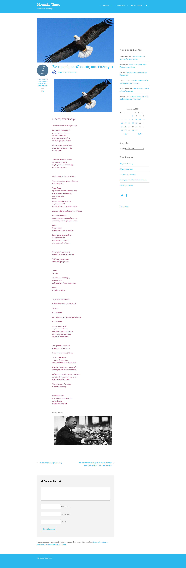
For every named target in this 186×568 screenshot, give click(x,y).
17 (136, 123)
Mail (65, 514)
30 (132, 130)
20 (122, 127)
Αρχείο (122, 148)
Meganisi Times (43, 558)
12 (143, 119)
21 (125, 127)
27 (122, 130)
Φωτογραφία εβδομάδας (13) (51, 463)
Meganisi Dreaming (126, 164)
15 (129, 123)
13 (122, 123)
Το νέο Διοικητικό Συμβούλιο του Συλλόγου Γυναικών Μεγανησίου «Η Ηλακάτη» (95, 464)
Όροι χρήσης (124, 206)
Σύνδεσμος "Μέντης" (127, 185)
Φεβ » (140, 134)
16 (132, 123)
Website (64, 522)
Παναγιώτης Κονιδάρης (128, 174)
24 (136, 127)
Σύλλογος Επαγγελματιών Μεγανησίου (133, 180)
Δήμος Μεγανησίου (126, 169)
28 (125, 130)
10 (136, 119)
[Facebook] (126, 195)
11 (140, 119)
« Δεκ (125, 134)
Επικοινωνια (137, 5)
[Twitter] (122, 195)
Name (66, 507)
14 (125, 123)
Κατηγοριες (104, 5)
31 (136, 130)
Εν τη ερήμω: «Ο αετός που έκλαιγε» (82, 66)
